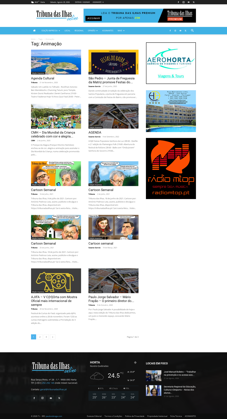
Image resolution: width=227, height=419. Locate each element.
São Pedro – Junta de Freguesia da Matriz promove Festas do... (111, 80)
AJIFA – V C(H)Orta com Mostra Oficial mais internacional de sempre (54, 301)
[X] (193, 2)
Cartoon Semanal (43, 190)
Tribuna (34, 82)
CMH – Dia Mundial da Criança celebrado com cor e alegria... (53, 134)
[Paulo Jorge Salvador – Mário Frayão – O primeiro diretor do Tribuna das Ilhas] (113, 280)
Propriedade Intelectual (157, 416)
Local (67, 30)
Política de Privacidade (134, 416)
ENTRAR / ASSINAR (82, 2)
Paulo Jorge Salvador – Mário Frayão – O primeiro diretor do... (111, 299)
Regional (79, 30)
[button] (192, 30)
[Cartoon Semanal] (56, 173)
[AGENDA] (113, 116)
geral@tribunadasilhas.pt (53, 389)
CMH (33, 140)
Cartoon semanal (100, 243)
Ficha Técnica (176, 416)
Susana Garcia (94, 86)
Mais (120, 30)
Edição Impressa (50, 30)
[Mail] (188, 2)
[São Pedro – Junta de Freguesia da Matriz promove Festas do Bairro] (113, 62)
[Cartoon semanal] (113, 227)
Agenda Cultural (42, 78)
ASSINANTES (107, 30)
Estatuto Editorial (94, 416)
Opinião (91, 30)
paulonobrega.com (54, 416)
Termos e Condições (113, 416)
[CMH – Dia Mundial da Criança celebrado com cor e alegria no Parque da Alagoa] (56, 116)
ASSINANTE (97, 2)
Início (33, 39)
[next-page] (52, 336)
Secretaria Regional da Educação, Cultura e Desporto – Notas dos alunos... (180, 389)
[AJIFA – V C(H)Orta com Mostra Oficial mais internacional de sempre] (56, 280)
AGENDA (94, 132)
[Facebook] (178, 2)
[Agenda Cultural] (56, 62)
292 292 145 (48, 382)
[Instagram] (183, 2)
